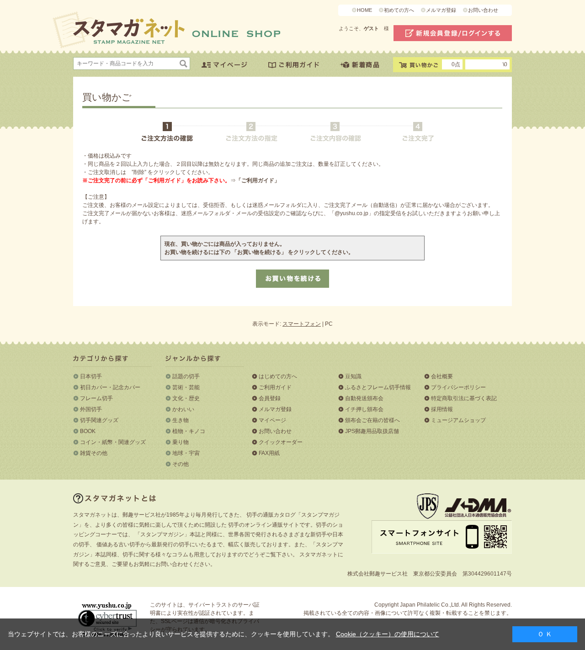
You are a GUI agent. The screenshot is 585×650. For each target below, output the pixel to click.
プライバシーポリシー (458, 387)
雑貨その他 (93, 453)
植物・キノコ (188, 431)
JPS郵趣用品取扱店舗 (372, 431)
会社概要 (442, 376)
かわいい (183, 409)
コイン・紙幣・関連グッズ (113, 442)
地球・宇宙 (186, 453)
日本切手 (91, 376)
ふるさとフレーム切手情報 (378, 387)
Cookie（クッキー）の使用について (387, 634)
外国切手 (91, 409)
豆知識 (353, 376)
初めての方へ (399, 10)
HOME (364, 10)
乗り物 (180, 442)
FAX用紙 (269, 453)
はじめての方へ (278, 376)
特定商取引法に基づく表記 (464, 398)
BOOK (88, 431)
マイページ (272, 420)
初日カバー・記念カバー (110, 387)
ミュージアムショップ (458, 420)
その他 (180, 464)
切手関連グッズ (99, 420)
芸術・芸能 (186, 387)
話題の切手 (186, 376)
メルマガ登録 (441, 10)
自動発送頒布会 (364, 398)
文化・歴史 (186, 398)
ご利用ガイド (275, 387)
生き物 (180, 420)
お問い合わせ (483, 10)
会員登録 (270, 398)
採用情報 (442, 409)
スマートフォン (301, 324)
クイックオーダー (281, 442)
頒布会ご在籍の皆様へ (372, 420)
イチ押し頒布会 (364, 409)
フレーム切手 (96, 398)
